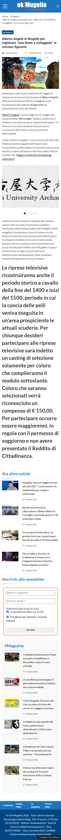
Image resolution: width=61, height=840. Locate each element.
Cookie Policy (19, 805)
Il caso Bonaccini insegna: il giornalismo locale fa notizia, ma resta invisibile (39, 683)
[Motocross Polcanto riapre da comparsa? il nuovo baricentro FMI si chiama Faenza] (12, 770)
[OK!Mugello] (32, 5)
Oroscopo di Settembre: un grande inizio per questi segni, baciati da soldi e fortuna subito (40, 536)
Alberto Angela (10, 114)
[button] (57, 6)
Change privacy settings (49, 837)
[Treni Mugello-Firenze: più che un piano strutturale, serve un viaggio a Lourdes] (12, 703)
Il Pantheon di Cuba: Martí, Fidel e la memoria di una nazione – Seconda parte (38, 750)
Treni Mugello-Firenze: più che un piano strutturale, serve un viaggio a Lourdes (38, 704)
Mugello (7, 32)
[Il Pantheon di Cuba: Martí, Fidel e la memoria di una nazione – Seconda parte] (12, 749)
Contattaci (8, 805)
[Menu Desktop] (5, 6)
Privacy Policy (48, 805)
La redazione (35, 805)
